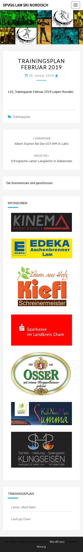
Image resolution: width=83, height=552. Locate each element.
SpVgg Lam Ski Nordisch (25, 4)
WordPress (57, 542)
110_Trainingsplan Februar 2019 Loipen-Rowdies (41, 92)
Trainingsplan (21, 117)
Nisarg (41, 546)
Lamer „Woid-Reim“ (24, 507)
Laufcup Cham (21, 519)
